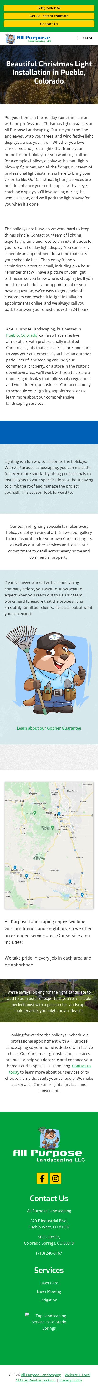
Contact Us (49, 23)
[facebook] (42, 1178)
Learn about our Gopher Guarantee (49, 728)
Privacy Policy (70, 1380)
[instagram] (55, 1178)
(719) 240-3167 (49, 8)
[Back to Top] (91, 1383)
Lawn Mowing (49, 1291)
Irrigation (49, 1300)
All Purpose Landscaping (49, 1210)
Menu (88, 38)
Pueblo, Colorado (21, 335)
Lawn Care (49, 1283)
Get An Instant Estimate (49, 16)
